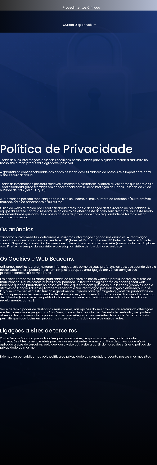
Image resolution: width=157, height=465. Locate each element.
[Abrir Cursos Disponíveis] (94, 25)
